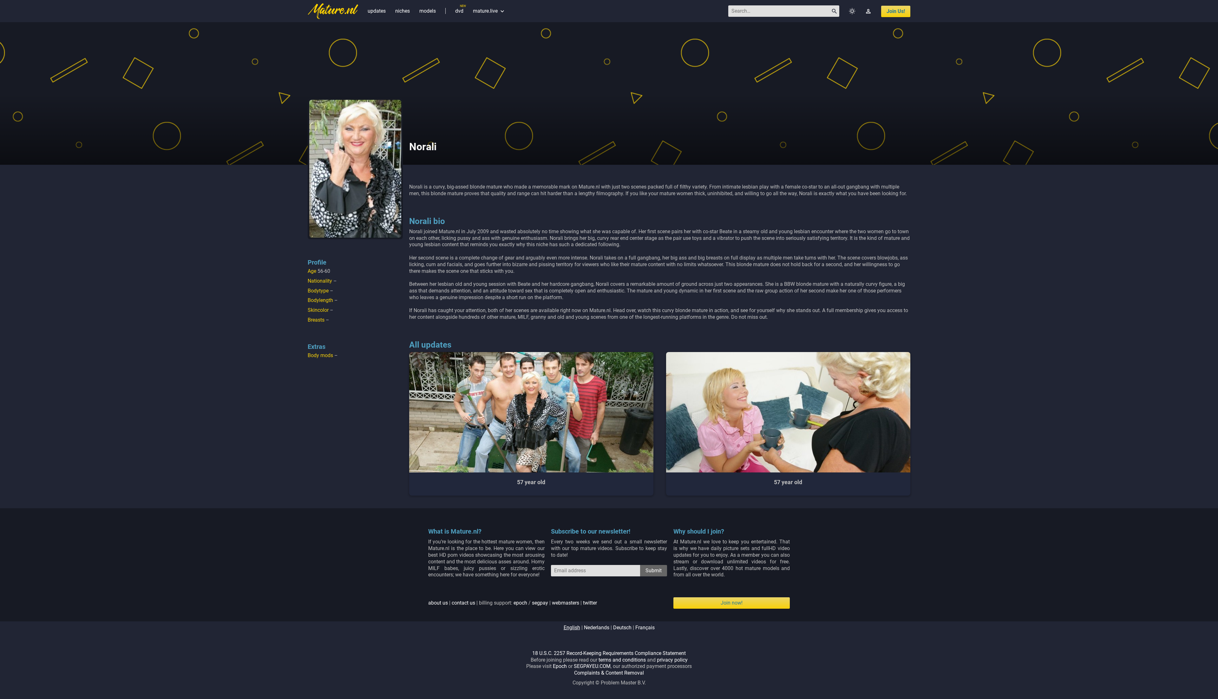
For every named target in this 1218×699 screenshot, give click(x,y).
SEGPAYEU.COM (592, 666)
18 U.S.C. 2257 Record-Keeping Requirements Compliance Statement (609, 653)
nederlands (596, 628)
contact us (463, 603)
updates (377, 11)
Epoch (560, 666)
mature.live (489, 11)
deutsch (622, 628)
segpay (540, 603)
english (572, 628)
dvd (459, 11)
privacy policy (672, 660)
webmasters (565, 603)
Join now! (732, 603)
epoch (520, 603)
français (645, 628)
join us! (896, 11)
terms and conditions (622, 660)
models (427, 11)
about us (438, 603)
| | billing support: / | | (512, 603)
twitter (590, 603)
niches (402, 11)
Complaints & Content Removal (609, 673)
